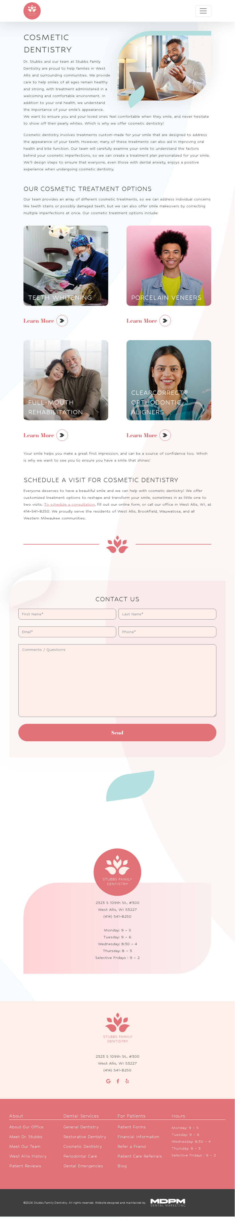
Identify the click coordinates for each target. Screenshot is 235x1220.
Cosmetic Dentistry (82, 1146)
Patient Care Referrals (139, 1156)
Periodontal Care (80, 1156)
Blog (122, 1165)
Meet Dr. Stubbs (25, 1136)
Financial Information (138, 1136)
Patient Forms (131, 1126)
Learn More (38, 320)
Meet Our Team (24, 1146)
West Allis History (28, 1156)
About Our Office (26, 1126)
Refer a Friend (131, 1146)
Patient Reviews (25, 1165)
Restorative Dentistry (84, 1136)
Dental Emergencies (83, 1165)
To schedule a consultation (69, 504)
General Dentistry (81, 1126)
